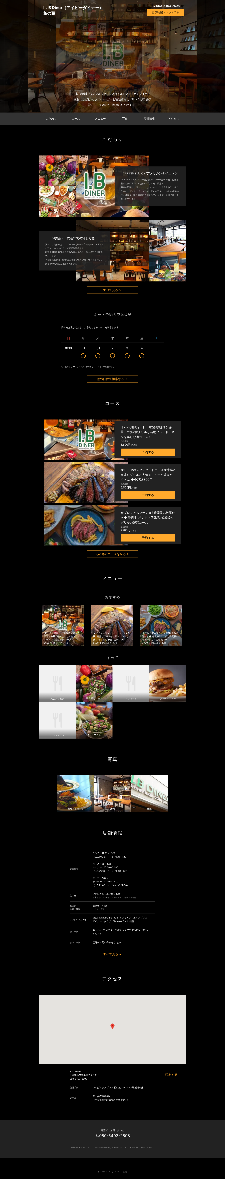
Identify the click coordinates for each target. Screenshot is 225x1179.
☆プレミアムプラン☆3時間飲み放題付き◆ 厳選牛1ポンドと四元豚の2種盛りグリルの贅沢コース (148, 517)
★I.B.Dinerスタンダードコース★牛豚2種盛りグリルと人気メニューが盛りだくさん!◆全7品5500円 (148, 475)
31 (83, 348)
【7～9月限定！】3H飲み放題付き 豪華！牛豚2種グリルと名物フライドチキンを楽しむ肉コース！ (147, 432)
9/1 (98, 348)
